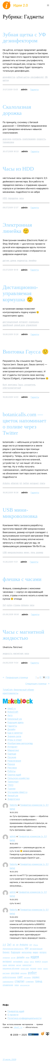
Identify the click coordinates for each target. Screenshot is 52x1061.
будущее (15, 952)
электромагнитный (12, 388)
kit (21, 483)
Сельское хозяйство (18, 778)
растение (6, 973)
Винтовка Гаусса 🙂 (26, 352)
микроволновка (15, 552)
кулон (9, 605)
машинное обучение (11, 968)
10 (48, 677)
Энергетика (13, 799)
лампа (5, 965)
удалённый (8, 325)
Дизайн (11, 729)
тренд (38, 981)
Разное (11, 764)
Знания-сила (14, 736)
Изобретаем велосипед (20, 743)
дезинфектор (9, 77)
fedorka (14, 805)
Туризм (11, 788)
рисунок (23, 973)
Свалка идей (14, 774)
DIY (30, 945)
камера (26, 962)
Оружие (11, 757)
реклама (15, 973)
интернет (23, 322)
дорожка (7, 139)
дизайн (21, 957)
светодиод (27, 977)
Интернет (12, 746)
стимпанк (30, 981)
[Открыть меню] (48, 5)
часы (21, 198)
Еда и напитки (14, 733)
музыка (33, 968)
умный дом (19, 325)
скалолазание (29, 139)
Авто (10, 715)
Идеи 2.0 (20, 5)
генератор (6, 957)
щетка (6, 80)
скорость (41, 139)
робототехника (9, 977)
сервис (36, 977)
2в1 (4, 605)
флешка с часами (22, 579)
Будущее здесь (15, 722)
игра (27, 957)
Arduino (6, 483)
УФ (46, 77)
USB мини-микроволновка (20, 513)
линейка (32, 260)
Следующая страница (37, 683)
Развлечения (14, 761)
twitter (26, 483)
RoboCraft (12, 712)
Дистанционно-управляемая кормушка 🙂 (20, 293)
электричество (25, 985)
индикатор (22, 260)
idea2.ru (11, 708)
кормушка (34, 322)
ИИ (26, 948)
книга (38, 961)
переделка (13, 198)
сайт (20, 977)
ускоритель (29, 384)
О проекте (12, 1014)
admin (13, 836)
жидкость (7, 653)
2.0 (4, 944)
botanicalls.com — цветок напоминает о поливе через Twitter (24, 423)
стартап (19, 981)
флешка (25, 605)
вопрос (43, 952)
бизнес (6, 952)
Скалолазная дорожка (17, 110)
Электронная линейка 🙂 (17, 228)
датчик (6, 260)
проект (45, 968)
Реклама (12, 767)
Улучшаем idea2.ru (17, 792)
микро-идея (25, 968)
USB (5, 552)
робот (32, 973)
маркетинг (26, 965)
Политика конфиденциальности (24, 1018)
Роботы (11, 771)
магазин (11, 965)
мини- (27, 552)
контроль (16, 139)
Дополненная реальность (13, 949)
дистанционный (10, 322)
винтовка (12, 384)
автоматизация (36, 949)
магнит (18, 965)
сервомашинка (8, 982)
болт (5, 384)
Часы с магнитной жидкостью (23, 635)
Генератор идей (15, 1011)
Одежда (11, 753)
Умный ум (12, 795)
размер (39, 552)
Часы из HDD (18, 169)
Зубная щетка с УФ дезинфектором (24, 38)
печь (33, 552)
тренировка (8, 142)
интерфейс (18, 961)
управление (31, 325)
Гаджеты (34, 89)
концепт (45, 962)
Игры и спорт (14, 740)
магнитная (18, 653)
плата (42, 483)
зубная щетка (22, 77)
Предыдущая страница (15, 677)
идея (35, 957)
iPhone (35, 945)
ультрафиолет (37, 77)
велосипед (27, 952)
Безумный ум (14, 719)
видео (35, 952)
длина (13, 260)
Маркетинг (13, 750)
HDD (5, 198)
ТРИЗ (10, 785)
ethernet (15, 483)
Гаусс (20, 384)
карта (32, 962)
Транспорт (13, 781)
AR (17, 945)
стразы (16, 605)
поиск (39, 968)
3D (14, 945)
